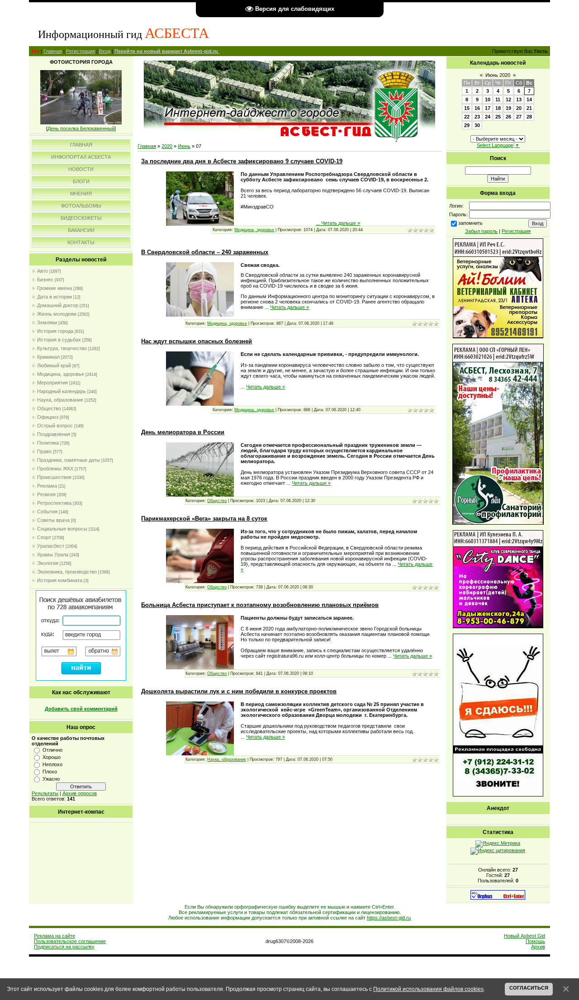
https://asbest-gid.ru (389, 917)
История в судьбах (59, 339)
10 (487, 99)
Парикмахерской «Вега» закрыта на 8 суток (204, 518)
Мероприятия (52, 382)
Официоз (47, 417)
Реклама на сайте (54, 935)
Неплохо (52, 764)
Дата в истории (54, 296)
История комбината (59, 580)
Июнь (184, 146)
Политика (48, 442)
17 (487, 108)
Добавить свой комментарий (81, 708)
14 (529, 99)
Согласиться (528, 988)
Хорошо (52, 757)
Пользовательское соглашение (70, 941)
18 (498, 108)
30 (477, 125)
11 (497, 99)
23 (477, 116)
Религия (46, 494)
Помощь (535, 941)
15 (467, 108)
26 (508, 116)
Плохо (50, 771)
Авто (42, 271)
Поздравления (53, 434)
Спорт (44, 537)
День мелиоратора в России (182, 432)
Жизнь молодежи (56, 314)
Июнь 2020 (497, 75)
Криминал (48, 357)
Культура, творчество (62, 348)
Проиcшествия (54, 477)
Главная (52, 51)
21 (529, 108)
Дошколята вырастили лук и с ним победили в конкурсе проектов (239, 691)
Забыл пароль (481, 231)
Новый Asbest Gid (524, 935)
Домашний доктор (57, 305)
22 (467, 116)
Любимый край (54, 365)
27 (519, 116)
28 (529, 116)
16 (477, 108)
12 (508, 99)
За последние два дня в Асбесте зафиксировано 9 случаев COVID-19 (241, 161)
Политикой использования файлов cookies (428, 989)
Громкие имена (54, 288)
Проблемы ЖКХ (55, 468)
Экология (47, 563)
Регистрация (80, 51)
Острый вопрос (55, 425)
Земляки (47, 322)
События (47, 511)
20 (519, 108)
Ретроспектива (54, 503)
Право (44, 451)
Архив (538, 946)
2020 (166, 146)
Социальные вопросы (62, 528)
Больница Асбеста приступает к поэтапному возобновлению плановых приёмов (260, 605)
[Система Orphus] (497, 897)
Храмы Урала (52, 554)
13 (519, 99)
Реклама (47, 485)
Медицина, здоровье (60, 374)
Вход (104, 51)
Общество (49, 408)
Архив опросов (79, 793)
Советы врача (53, 520)
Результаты (45, 793)
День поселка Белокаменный (80, 128)
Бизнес (45, 279)
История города (55, 331)
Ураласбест (50, 546)
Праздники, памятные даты (68, 460)
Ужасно (51, 779)
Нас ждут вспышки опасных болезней (196, 341)
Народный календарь (61, 391)
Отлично (52, 750)
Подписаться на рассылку (64, 946)
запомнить (470, 223)
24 (487, 116)
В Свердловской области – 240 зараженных (204, 252)
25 (498, 116)
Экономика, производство (67, 571)
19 (508, 108)
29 (467, 125)
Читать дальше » (340, 223)
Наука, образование (60, 400)
